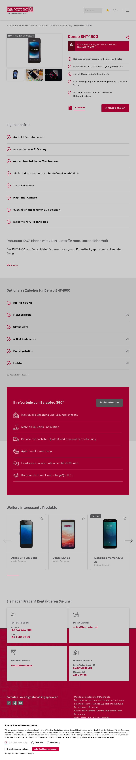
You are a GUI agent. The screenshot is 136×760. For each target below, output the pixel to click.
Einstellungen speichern (17, 749)
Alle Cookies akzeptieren (45, 749)
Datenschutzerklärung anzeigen (101, 737)
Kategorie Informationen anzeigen (19, 753)
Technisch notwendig (17, 743)
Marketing (55, 743)
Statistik (39, 743)
